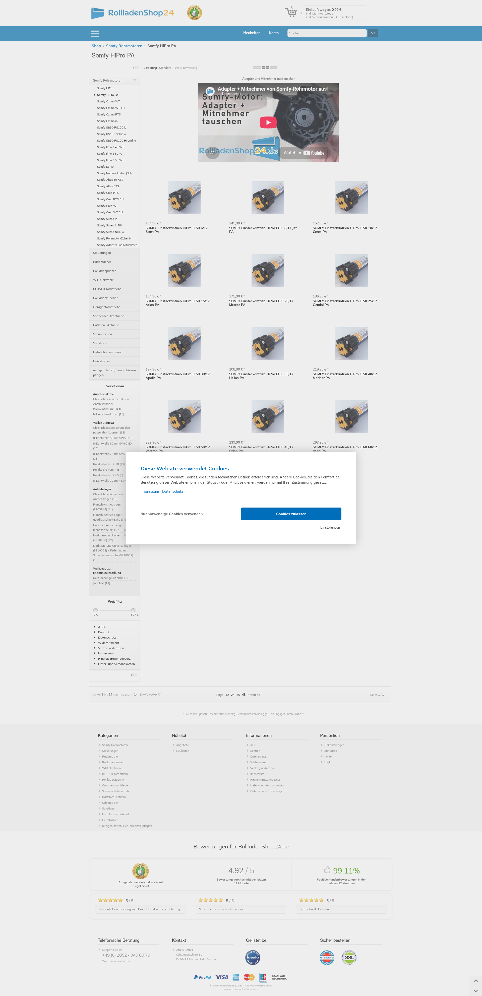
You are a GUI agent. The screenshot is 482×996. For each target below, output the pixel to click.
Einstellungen (330, 527)
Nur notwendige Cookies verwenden (172, 514)
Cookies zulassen (291, 514)
